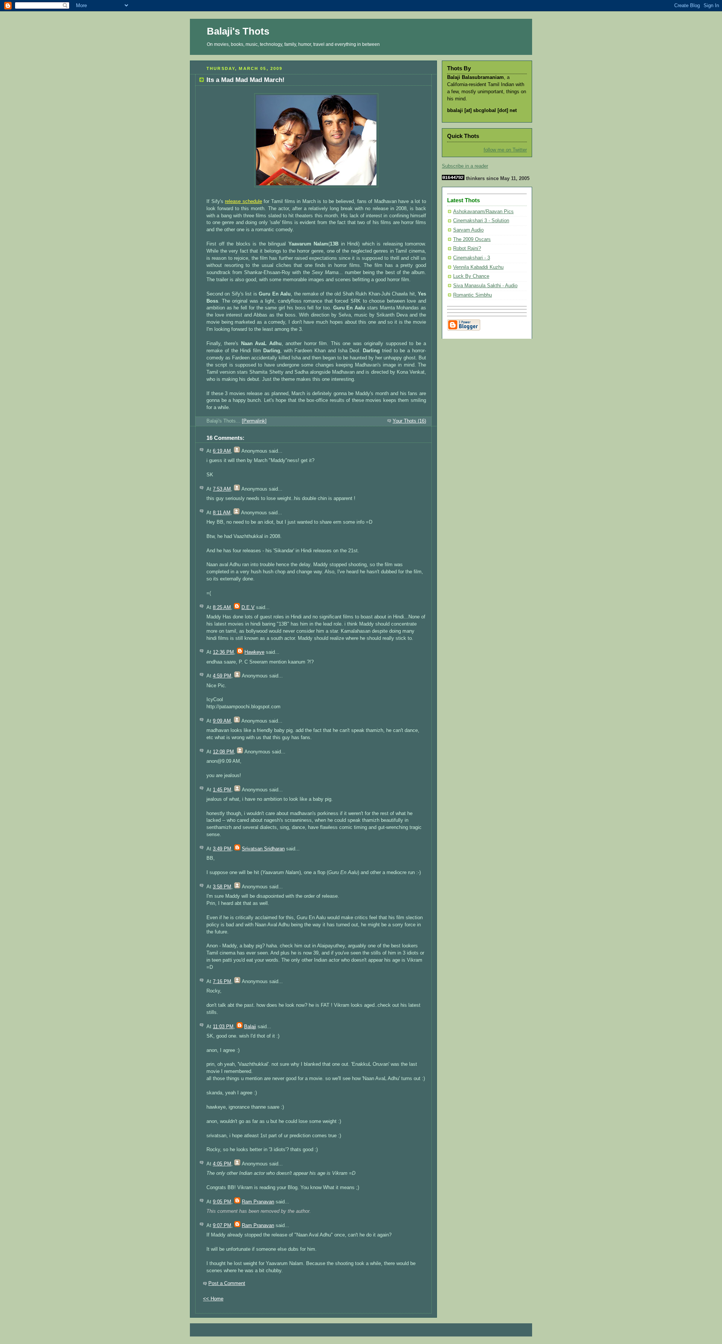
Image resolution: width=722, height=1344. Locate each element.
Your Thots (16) (409, 421)
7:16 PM (222, 981)
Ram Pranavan (258, 1202)
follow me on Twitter (505, 150)
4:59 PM (222, 676)
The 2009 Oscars (472, 239)
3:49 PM (222, 849)
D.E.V (248, 607)
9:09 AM (222, 721)
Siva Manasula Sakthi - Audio (485, 285)
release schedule (243, 201)
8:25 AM (222, 607)
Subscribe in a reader (465, 166)
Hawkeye (254, 652)
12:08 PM (223, 752)
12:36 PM (223, 652)
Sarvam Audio (468, 230)
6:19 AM (222, 451)
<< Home (213, 1299)
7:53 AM (222, 489)
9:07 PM (222, 1225)
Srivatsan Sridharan (263, 849)
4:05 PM (222, 1164)
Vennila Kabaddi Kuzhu (478, 267)
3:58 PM (222, 886)
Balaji (250, 1026)
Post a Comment (226, 1283)
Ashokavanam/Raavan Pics (483, 211)
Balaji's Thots (238, 31)
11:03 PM (223, 1026)
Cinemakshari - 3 (471, 258)
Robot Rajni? (467, 248)
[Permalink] (254, 421)
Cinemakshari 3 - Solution (481, 220)
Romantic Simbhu (472, 295)
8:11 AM (222, 512)
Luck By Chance (471, 276)
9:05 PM (222, 1202)
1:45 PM (222, 789)
